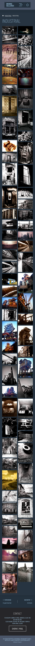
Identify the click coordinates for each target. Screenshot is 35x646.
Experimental (7, 601)
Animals (28, 601)
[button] (9, 30)
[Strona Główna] (3, 16)
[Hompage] (27, 5)
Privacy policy (17, 642)
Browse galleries (10, 5)
